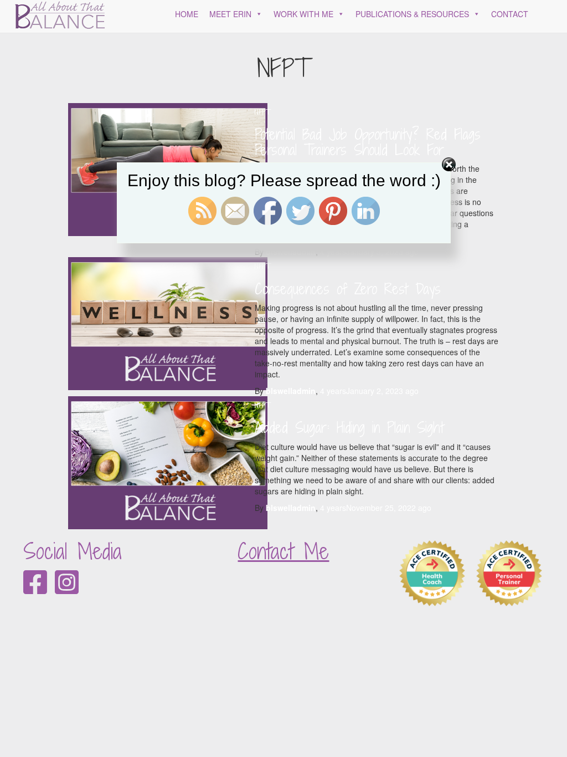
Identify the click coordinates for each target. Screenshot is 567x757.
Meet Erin (230, 13)
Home (186, 13)
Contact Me (283, 551)
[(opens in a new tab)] (167, 322)
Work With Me (303, 13)
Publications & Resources (412, 13)
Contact (509, 13)
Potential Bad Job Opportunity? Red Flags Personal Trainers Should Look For (368, 142)
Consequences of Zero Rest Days (348, 289)
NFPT (262, 112)
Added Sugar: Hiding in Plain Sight (349, 427)
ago (369, 390)
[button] (256, 13)
